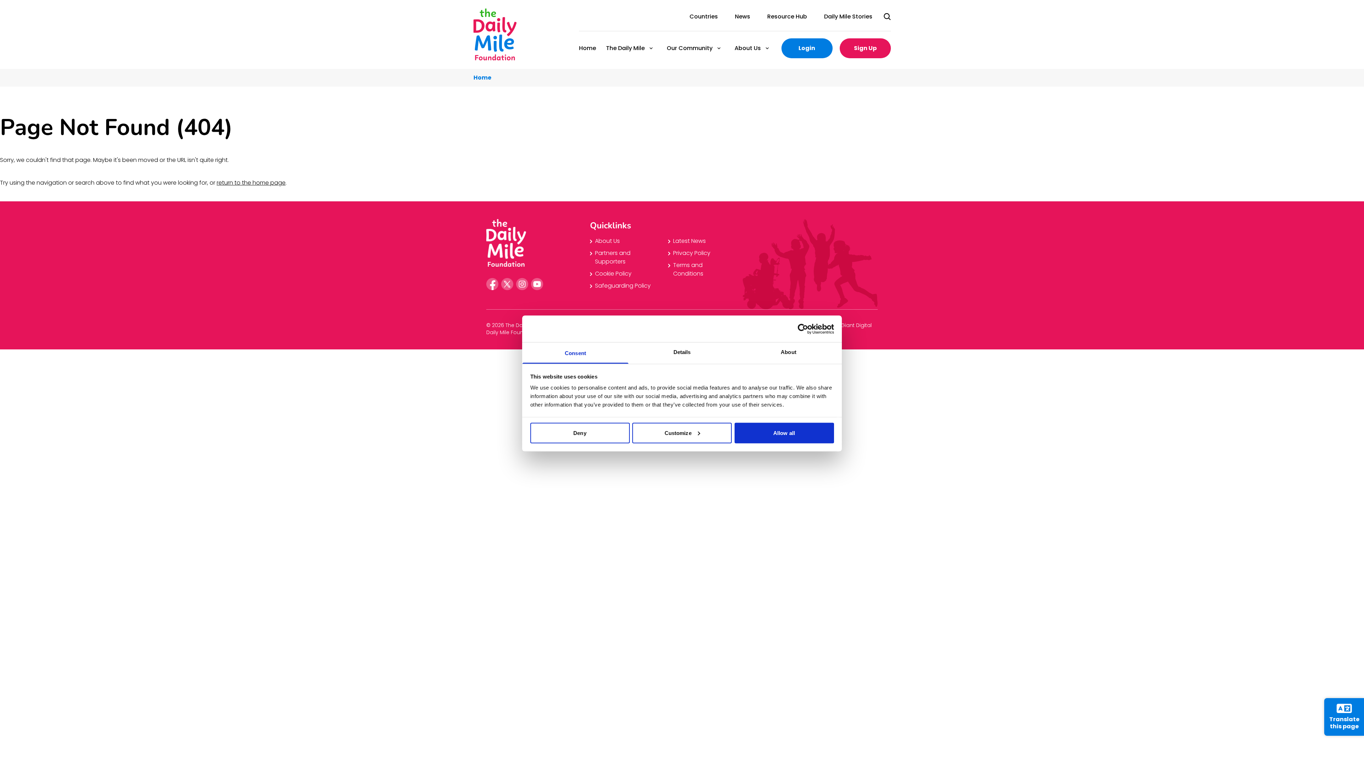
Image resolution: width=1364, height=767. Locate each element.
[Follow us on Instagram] (522, 284)
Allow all (784, 433)
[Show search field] (887, 16)
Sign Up (865, 48)
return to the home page (251, 183)
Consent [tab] (575, 353)
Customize (678, 433)
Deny (579, 433)
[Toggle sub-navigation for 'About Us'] (767, 48)
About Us (747, 48)
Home (587, 48)
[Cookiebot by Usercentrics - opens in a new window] (803, 328)
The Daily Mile (625, 48)
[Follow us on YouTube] (537, 284)
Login (807, 48)
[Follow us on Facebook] (492, 284)
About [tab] (788, 352)
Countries (703, 16)
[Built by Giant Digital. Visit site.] (856, 328)
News (742, 16)
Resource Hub (787, 16)
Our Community (689, 48)
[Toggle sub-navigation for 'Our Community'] (719, 48)
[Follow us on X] (507, 284)
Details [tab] (682, 352)
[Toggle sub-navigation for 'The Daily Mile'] (651, 48)
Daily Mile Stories (848, 16)
